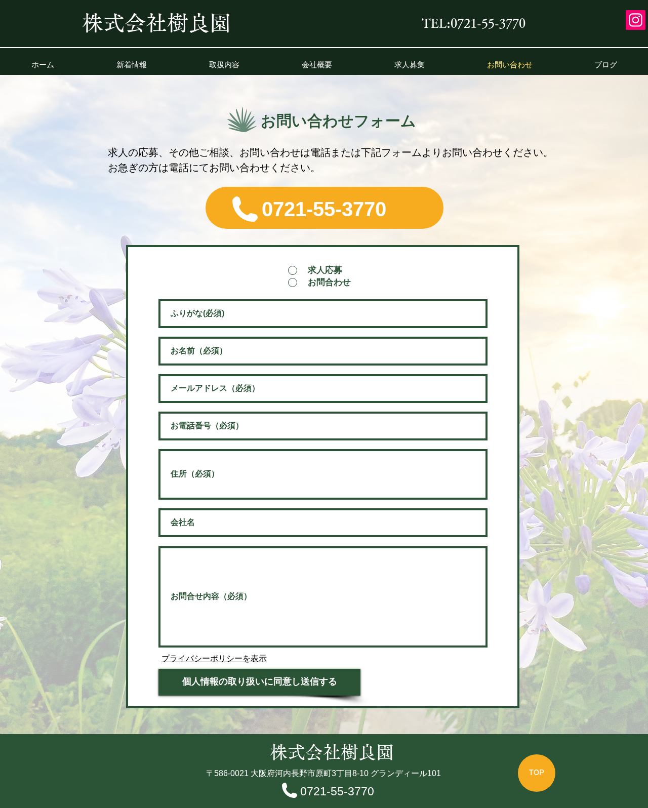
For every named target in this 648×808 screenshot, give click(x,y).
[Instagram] (635, 20)
